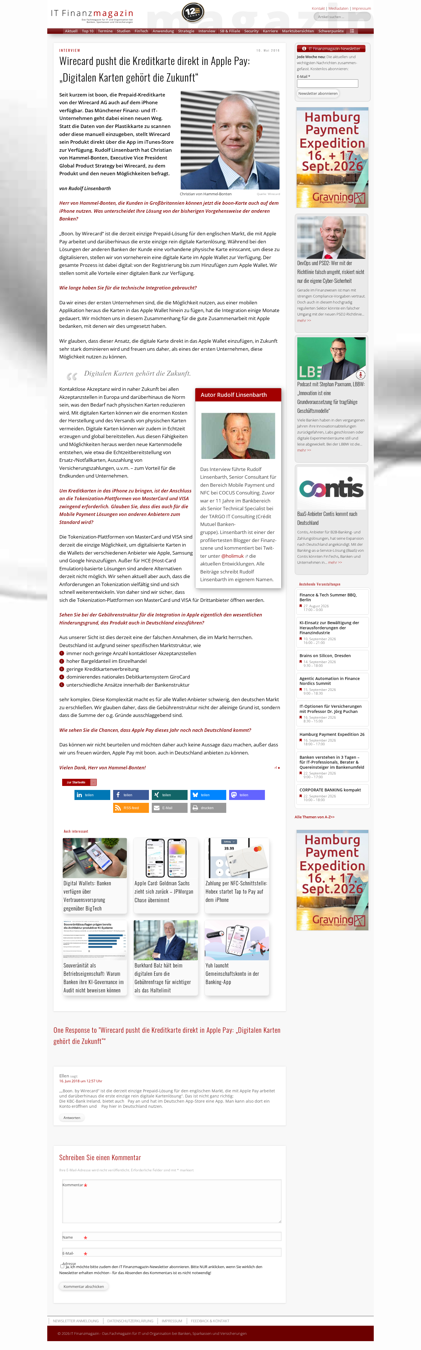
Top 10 (87, 30)
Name (74, 1238)
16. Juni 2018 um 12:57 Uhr (80, 1081)
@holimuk (232, 556)
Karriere (270, 30)
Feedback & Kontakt (210, 1320)
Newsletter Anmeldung (76, 1320)
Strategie (186, 30)
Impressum (361, 8)
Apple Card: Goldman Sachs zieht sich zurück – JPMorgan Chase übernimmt (164, 891)
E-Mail (303, 76)
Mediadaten (338, 8)
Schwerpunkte (331, 30)
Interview (206, 30)
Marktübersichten (298, 30)
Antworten (72, 1117)
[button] (352, 31)
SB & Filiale (230, 30)
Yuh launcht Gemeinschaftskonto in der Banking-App (232, 973)
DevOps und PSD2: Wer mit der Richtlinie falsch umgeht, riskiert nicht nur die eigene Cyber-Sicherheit (330, 271)
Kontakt (318, 8)
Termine (105, 30)
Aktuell (71, 30)
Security (251, 30)
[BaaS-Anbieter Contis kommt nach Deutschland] (331, 488)
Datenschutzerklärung (130, 1320)
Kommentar (74, 1185)
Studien (123, 30)
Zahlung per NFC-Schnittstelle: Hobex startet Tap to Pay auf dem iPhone (236, 891)
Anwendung (163, 30)
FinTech (141, 30)
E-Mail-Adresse (74, 1258)
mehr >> (304, 320)
